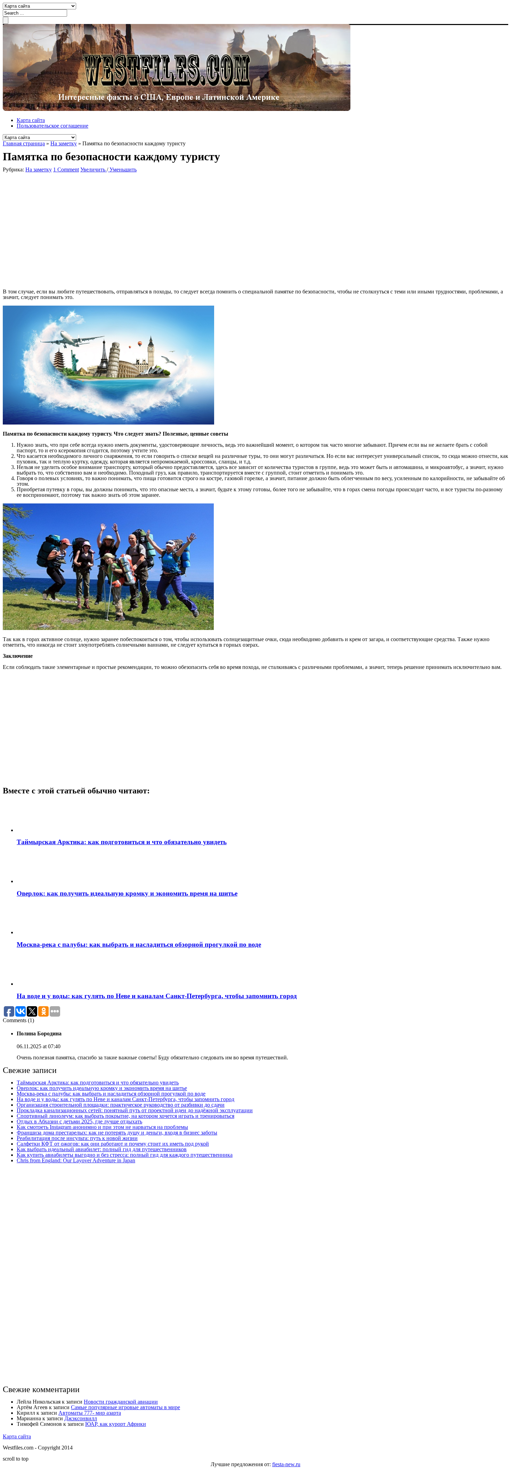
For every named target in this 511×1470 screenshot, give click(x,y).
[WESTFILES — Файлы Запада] (176, 109)
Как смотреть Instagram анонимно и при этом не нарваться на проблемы (102, 1127)
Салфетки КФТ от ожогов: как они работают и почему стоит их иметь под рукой (113, 1144)
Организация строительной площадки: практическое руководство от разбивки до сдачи (121, 1105)
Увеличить (93, 169)
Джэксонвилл (80, 1418)
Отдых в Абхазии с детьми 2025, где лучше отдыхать (79, 1121)
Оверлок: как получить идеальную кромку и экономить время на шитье (127, 893)
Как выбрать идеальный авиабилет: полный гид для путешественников (102, 1149)
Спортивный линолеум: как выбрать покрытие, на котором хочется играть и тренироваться (125, 1116)
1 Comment (66, 169)
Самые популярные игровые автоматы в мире (125, 1407)
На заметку (63, 143)
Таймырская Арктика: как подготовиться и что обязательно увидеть (122, 842)
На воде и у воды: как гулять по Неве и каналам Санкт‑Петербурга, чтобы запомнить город (157, 996)
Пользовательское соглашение (52, 126)
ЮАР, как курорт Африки (115, 1424)
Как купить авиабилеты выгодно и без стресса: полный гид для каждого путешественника (125, 1155)
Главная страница (24, 143)
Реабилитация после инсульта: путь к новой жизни (77, 1138)
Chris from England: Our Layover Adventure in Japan (76, 1160)
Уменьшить (122, 169)
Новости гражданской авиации (121, 1402)
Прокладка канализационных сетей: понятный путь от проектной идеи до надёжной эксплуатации (135, 1110)
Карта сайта (31, 120)
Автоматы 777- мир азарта (89, 1413)
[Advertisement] (103, 230)
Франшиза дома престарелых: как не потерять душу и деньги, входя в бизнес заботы (117, 1133)
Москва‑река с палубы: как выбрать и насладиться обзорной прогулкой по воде (139, 944)
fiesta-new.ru (286, 1464)
